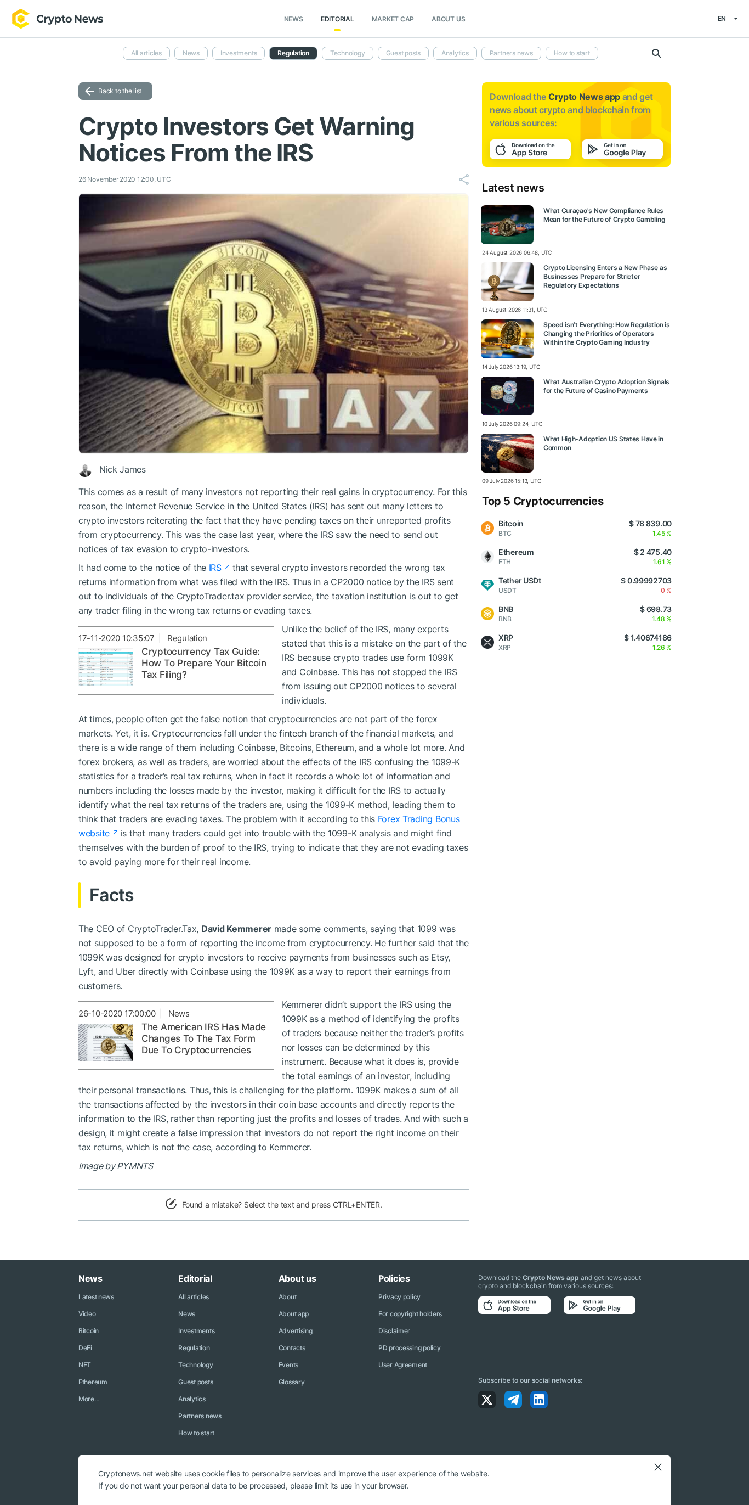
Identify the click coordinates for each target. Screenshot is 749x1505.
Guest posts (403, 53)
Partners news (511, 53)
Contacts (292, 1348)
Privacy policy (399, 1297)
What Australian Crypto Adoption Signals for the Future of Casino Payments (606, 386)
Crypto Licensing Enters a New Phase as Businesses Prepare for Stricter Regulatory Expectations (605, 276)
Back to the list (119, 91)
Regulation (293, 53)
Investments (238, 53)
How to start (572, 53)
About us (448, 19)
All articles (146, 53)
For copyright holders (410, 1314)
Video (87, 1314)
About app (294, 1314)
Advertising (296, 1331)
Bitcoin (88, 1331)
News (293, 19)
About (288, 1297)
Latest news (96, 1297)
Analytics (455, 53)
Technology (347, 53)
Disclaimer (394, 1331)
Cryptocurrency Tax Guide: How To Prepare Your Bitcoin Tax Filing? (203, 663)
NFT (84, 1365)
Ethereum (92, 1382)
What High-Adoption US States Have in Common (603, 443)
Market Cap (393, 19)
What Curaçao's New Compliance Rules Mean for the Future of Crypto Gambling (604, 214)
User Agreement (402, 1365)
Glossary (292, 1382)
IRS (215, 567)
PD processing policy (409, 1348)
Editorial (337, 19)
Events (288, 1365)
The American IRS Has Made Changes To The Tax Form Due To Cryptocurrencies (203, 1038)
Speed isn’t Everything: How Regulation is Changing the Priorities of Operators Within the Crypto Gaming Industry (606, 333)
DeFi (85, 1348)
